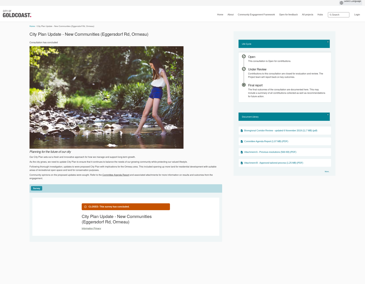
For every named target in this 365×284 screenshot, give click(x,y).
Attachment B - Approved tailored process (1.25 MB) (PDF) (273, 163)
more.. (327, 172)
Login (357, 14)
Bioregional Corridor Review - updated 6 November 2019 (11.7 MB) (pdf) (280, 130)
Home (32, 26)
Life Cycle (246, 43)
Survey (36, 188)
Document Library (250, 116)
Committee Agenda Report (115, 174)
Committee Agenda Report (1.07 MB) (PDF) (266, 141)
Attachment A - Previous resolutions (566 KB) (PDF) (270, 152)
